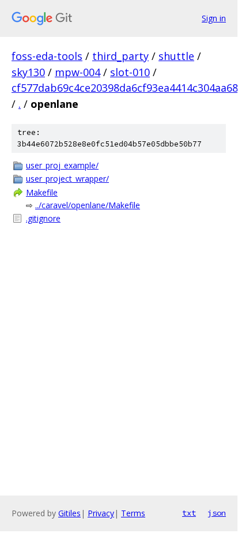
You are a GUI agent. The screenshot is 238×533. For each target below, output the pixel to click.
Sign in (214, 18)
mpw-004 (77, 72)
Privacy (101, 513)
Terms (133, 513)
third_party (120, 56)
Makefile (42, 192)
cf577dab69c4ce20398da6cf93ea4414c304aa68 (125, 88)
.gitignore (43, 218)
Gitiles (69, 513)
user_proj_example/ (62, 165)
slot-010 (130, 72)
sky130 (28, 72)
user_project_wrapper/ (67, 178)
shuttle (176, 56)
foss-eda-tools (47, 56)
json (216, 513)
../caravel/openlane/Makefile (87, 205)
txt (189, 513)
